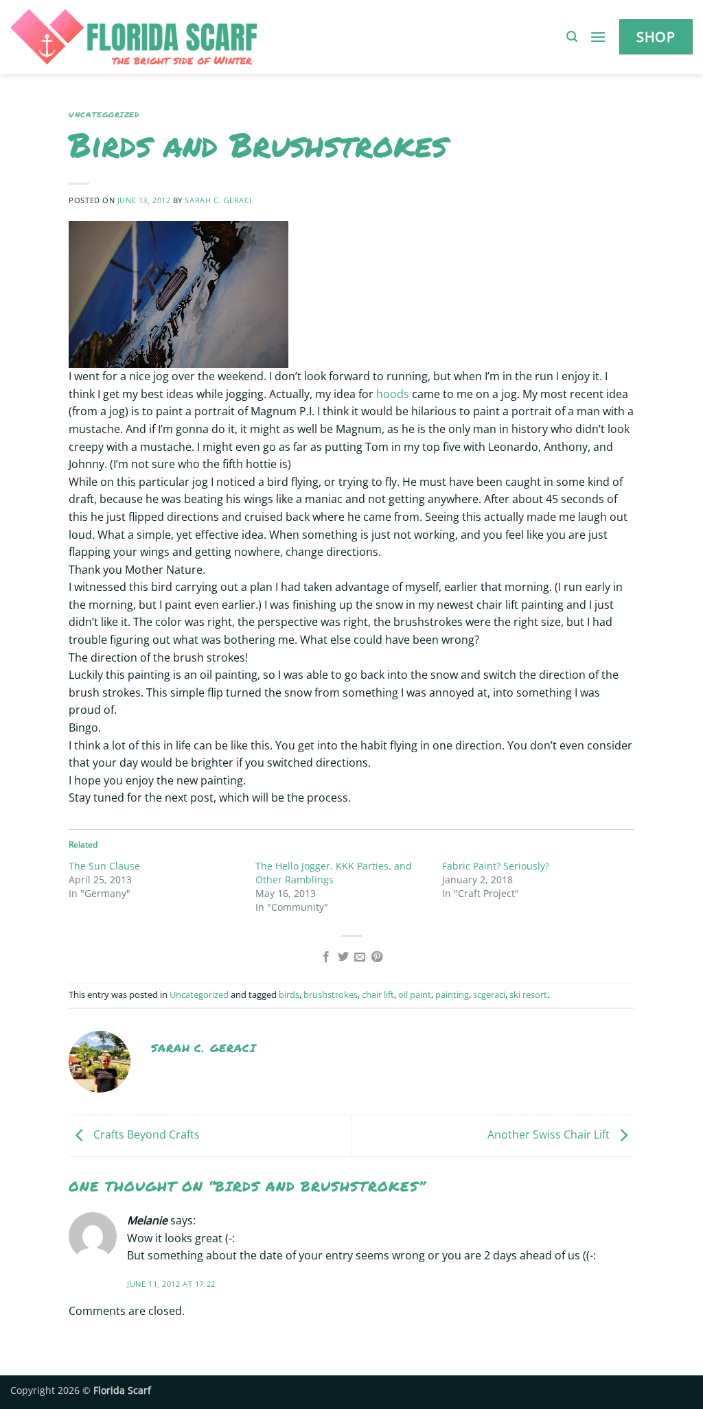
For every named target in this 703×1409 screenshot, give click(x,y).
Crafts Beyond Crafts (145, 1134)
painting (452, 994)
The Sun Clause (104, 865)
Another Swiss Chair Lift (549, 1134)
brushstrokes (330, 994)
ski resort (528, 994)
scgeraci (489, 994)
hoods (392, 393)
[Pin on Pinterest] (376, 957)
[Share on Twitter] (343, 957)
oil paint (414, 994)
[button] (571, 36)
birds (289, 994)
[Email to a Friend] (359, 957)
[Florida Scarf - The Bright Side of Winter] (181, 37)
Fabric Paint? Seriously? (495, 865)
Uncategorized (104, 114)
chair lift (378, 994)
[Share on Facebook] (326, 957)
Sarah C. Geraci (218, 200)
